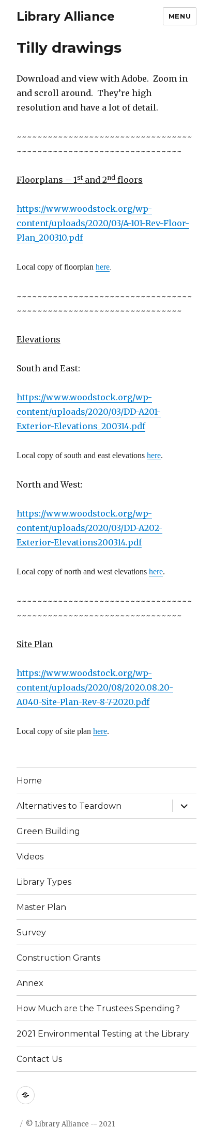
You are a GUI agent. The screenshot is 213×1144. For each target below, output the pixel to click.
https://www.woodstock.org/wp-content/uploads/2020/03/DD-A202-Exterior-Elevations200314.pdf (89, 527)
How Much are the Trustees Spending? (98, 1008)
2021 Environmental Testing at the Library (103, 1034)
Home (29, 781)
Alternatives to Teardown (69, 806)
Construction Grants (58, 958)
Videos (30, 856)
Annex (30, 983)
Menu (180, 16)
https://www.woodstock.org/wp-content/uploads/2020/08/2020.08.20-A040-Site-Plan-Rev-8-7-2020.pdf (95, 687)
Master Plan (41, 907)
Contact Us (39, 1059)
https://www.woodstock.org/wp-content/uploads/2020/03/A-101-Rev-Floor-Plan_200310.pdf (103, 223)
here (103, 266)
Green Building (48, 831)
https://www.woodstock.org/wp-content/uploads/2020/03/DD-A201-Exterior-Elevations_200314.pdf (89, 411)
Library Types (44, 882)
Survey (31, 932)
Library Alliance (66, 16)
